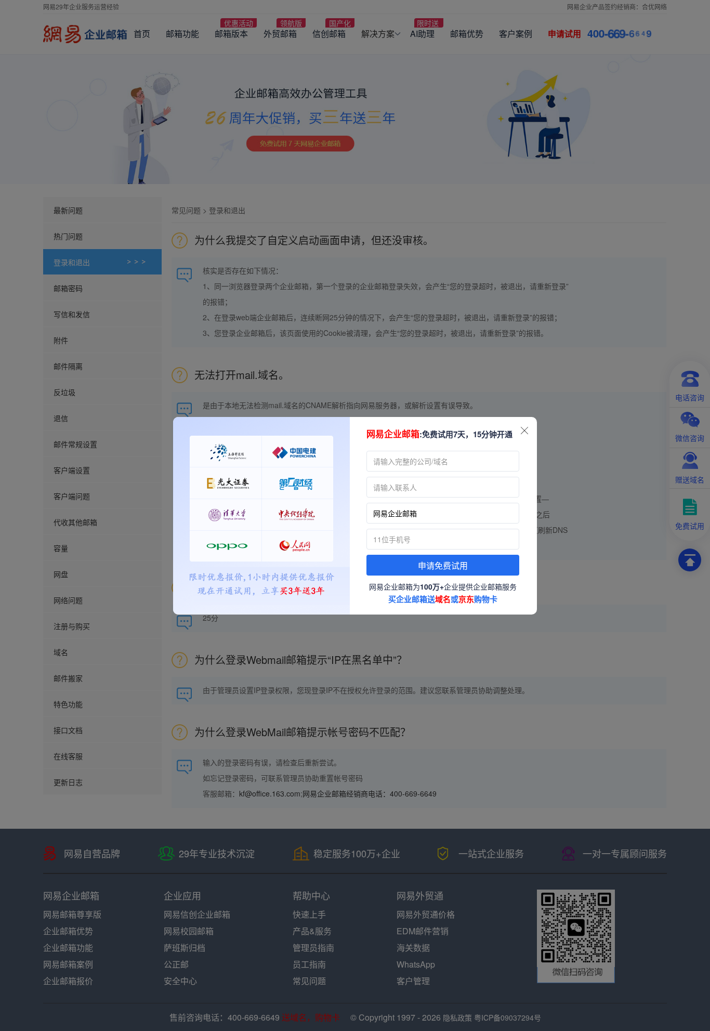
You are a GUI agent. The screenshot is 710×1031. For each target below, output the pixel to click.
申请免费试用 (443, 566)
